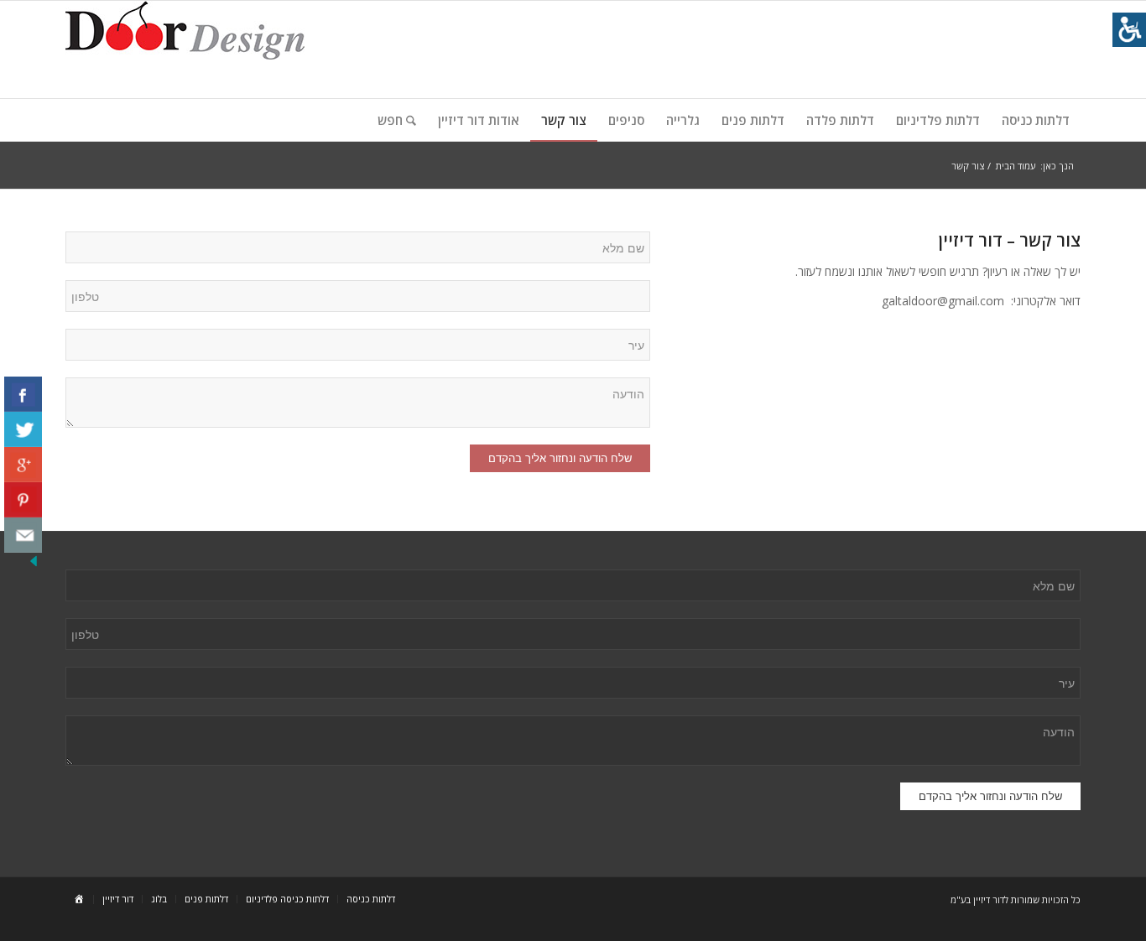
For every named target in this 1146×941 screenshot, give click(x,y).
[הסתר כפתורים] (33, 565)
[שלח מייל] (23, 535)
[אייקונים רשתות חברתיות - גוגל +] (23, 464)
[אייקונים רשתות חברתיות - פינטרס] (23, 499)
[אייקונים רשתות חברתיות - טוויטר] (23, 429)
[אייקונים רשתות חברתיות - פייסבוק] (23, 394)
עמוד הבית (1015, 165)
